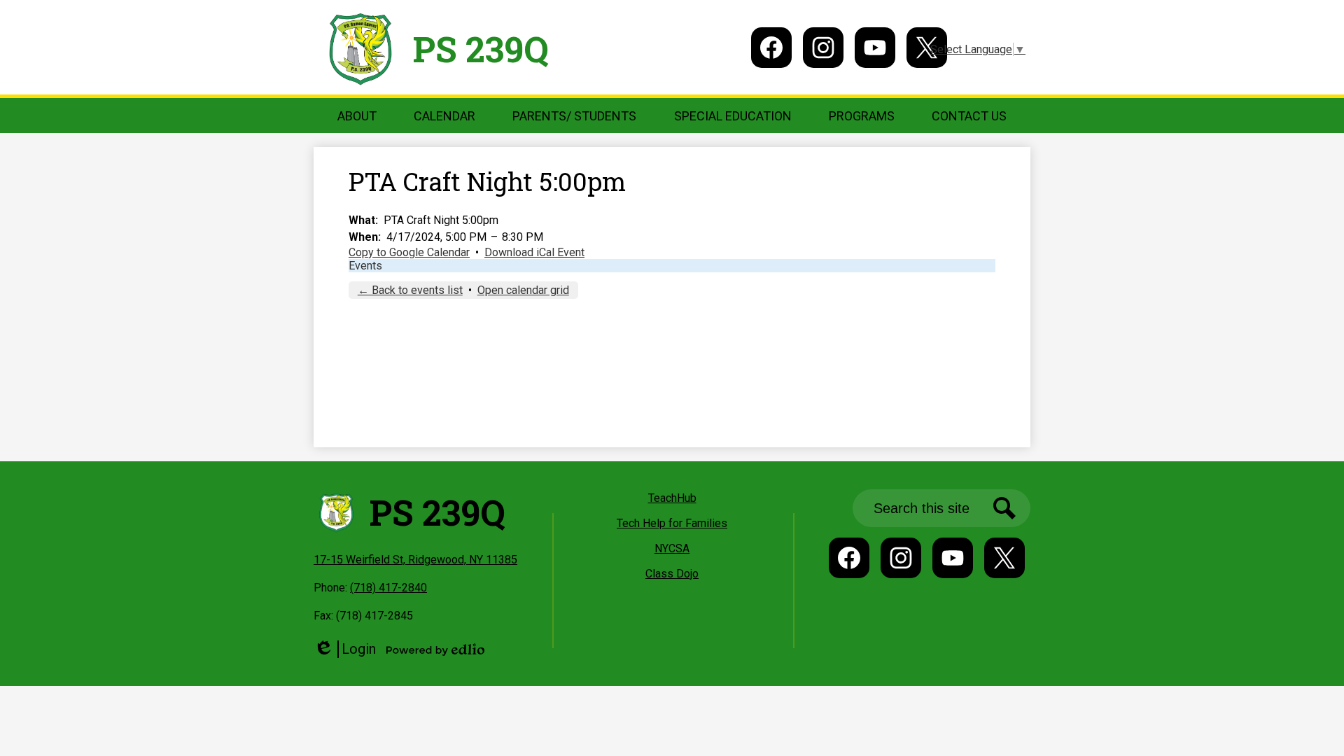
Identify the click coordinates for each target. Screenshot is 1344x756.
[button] (357, 115)
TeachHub (672, 498)
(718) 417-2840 (388, 587)
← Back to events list (410, 290)
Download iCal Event (534, 252)
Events (365, 265)
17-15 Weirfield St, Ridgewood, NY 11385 (415, 559)
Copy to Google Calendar (409, 252)
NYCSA (672, 548)
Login (345, 649)
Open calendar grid (523, 290)
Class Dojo (672, 573)
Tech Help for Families (672, 523)
